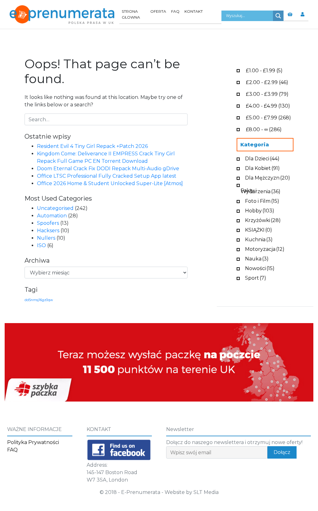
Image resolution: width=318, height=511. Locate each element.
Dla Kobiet (262, 167)
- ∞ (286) (264, 129)
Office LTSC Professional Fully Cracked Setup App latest (106, 176)
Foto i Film (262, 200)
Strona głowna (131, 14)
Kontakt (193, 11)
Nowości (260, 267)
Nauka (257, 258)
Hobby (259, 210)
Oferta (158, 11)
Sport (255, 277)
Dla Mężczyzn (267, 177)
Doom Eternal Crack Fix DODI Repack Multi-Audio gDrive (108, 168)
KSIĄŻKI (258, 229)
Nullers (46, 238)
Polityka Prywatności (33, 442)
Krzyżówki (263, 219)
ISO (41, 245)
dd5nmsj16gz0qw (39, 300)
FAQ (175, 11)
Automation (52, 216)
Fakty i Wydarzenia (260, 190)
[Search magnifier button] (278, 16)
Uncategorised (55, 208)
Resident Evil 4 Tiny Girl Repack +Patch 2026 (92, 146)
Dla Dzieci (262, 158)
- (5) (264, 70)
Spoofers (48, 223)
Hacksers (48, 230)
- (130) (268, 105)
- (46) (267, 81)
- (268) (268, 117)
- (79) (267, 93)
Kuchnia (259, 239)
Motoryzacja (264, 248)
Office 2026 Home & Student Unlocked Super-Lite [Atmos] (110, 183)
